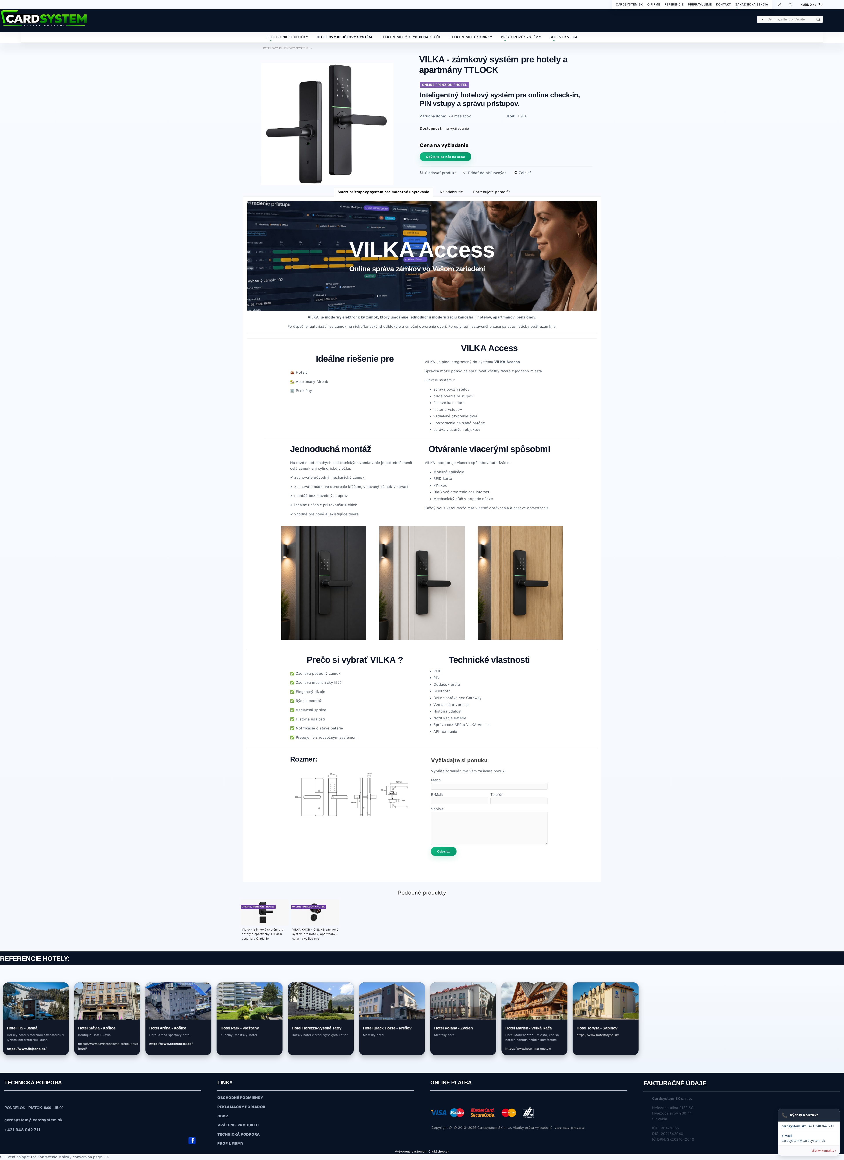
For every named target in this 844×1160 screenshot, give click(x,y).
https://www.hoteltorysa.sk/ (546, 1035)
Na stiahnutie (451, 192)
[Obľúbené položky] (790, 4)
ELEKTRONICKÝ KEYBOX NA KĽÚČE (411, 37)
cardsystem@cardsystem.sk (33, 1120)
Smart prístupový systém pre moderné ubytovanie (383, 192)
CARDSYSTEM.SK (629, 4)
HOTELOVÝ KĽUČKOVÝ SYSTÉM (344, 37)
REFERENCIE (674, 4)
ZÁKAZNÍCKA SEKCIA (751, 4)
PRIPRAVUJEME (700, 4)
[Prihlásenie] (779, 4)
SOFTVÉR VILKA (564, 37)
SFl (574, 1128)
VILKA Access (422, 249)
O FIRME (653, 4)
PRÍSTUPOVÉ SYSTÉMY (521, 37)
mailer (580, 1128)
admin (558, 1128)
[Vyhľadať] (762, 19)
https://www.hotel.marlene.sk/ (477, 1048)
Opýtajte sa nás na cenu (445, 156)
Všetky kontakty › (823, 1151)
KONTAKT (723, 4)
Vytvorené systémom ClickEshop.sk (422, 1151)
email (567, 1128)
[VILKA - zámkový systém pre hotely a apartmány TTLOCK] (327, 124)
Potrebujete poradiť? (491, 192)
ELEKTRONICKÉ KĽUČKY (287, 37)
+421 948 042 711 (808, 1126)
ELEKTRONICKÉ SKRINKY (471, 37)
